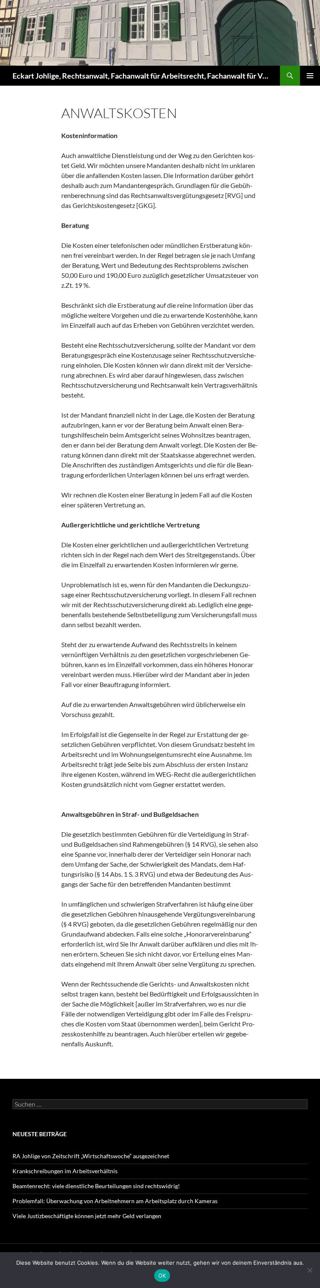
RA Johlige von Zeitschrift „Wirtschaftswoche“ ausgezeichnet (90, 1155)
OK (162, 1275)
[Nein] (309, 1270)
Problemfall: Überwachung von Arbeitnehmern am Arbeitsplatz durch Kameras (115, 1200)
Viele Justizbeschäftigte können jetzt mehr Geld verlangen (86, 1215)
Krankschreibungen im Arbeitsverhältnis (65, 1170)
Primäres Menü (310, 76)
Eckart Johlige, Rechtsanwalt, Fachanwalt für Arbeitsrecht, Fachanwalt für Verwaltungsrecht (142, 75)
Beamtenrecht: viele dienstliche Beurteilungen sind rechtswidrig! (96, 1185)
